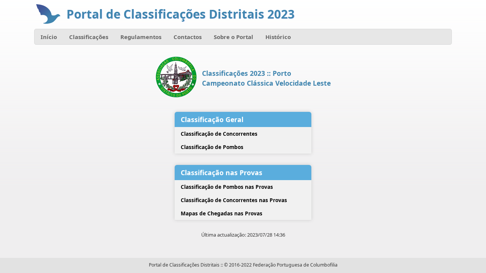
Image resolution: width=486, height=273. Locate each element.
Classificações (88, 37)
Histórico (278, 37)
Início (49, 37)
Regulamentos (140, 37)
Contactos (188, 37)
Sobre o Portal (233, 37)
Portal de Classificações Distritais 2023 (180, 14)
